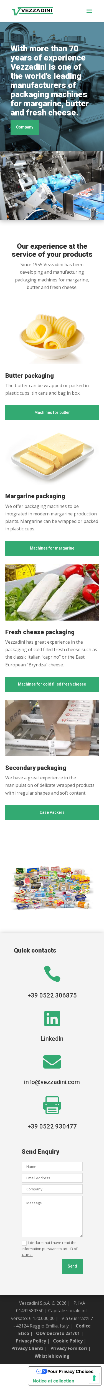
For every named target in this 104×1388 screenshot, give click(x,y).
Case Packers (52, 812)
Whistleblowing (52, 1356)
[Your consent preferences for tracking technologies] (94, 1378)
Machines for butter (52, 412)
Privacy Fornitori (68, 1348)
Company (24, 127)
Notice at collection (53, 1381)
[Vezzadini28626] (52, 218)
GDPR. (27, 1254)
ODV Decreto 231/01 (58, 1333)
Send (72, 1266)
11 (76, 214)
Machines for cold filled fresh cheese (52, 684)
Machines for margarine (52, 548)
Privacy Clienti (27, 1348)
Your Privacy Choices (70, 1371)
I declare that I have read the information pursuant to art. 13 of (49, 1248)
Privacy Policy (31, 1341)
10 (71, 214)
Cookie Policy (68, 1341)
